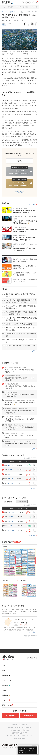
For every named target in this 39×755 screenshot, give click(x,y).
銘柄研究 (5, 675)
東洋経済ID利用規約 (20, 738)
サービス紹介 (23, 725)
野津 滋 (4, 25)
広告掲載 (10, 727)
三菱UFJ (10, 521)
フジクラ (10, 465)
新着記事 (10, 7)
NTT (9, 474)
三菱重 (10, 526)
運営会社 (14, 725)
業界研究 (5, 685)
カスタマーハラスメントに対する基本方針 (19, 736)
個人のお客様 (10, 716)
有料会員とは (19, 192)
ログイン (19, 161)
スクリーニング (7, 680)
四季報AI (5, 695)
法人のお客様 (28, 716)
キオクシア (11, 512)
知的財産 (27, 730)
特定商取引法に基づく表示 (20, 733)
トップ (3, 7)
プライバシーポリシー (16, 730)
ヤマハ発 (10, 479)
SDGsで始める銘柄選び (22, 7)
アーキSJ (10, 483)
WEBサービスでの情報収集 (23, 727)
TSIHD (10, 469)
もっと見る (32, 204)
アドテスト (11, 530)
